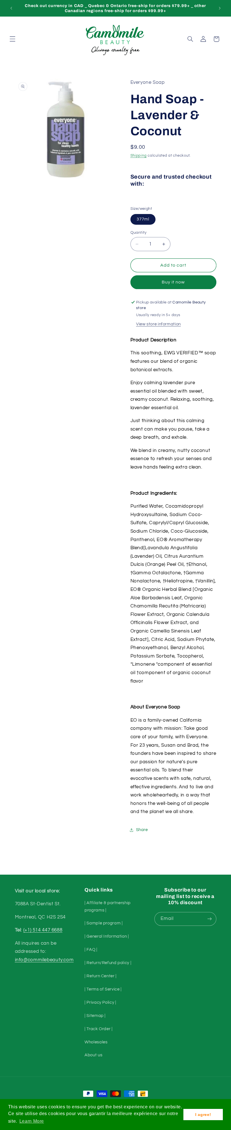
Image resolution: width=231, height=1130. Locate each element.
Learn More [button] (31, 1121)
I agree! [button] (203, 1114)
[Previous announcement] (11, 8)
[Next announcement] (220, 8)
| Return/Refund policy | (108, 963)
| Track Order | (98, 1029)
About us (93, 1055)
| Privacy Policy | (100, 1002)
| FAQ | (91, 949)
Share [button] (142, 830)
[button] (12, 39)
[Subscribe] (209, 919)
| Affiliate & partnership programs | (108, 906)
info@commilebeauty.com (44, 959)
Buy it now (173, 282)
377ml (143, 219)
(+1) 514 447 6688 (43, 930)
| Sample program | (104, 923)
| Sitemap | (95, 1016)
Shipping (138, 155)
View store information (158, 324)
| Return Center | (101, 976)
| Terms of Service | (103, 989)
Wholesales (96, 1042)
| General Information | (107, 936)
